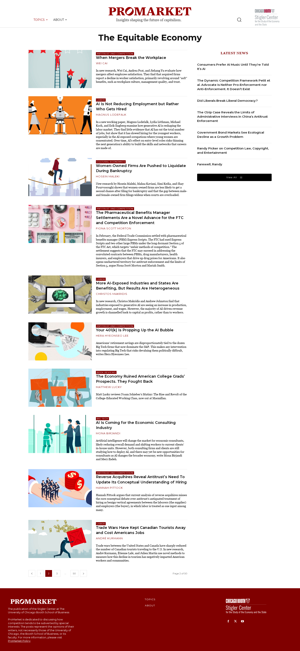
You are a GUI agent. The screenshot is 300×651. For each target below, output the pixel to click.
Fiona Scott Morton (113, 228)
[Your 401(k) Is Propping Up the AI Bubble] (60, 341)
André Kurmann (109, 538)
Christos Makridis (111, 293)
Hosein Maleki (108, 176)
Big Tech (102, 418)
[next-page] (83, 573)
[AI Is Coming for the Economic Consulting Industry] (60, 434)
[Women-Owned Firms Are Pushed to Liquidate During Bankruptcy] (60, 177)
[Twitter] (235, 621)
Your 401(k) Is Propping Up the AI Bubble (134, 330)
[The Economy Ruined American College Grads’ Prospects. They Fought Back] (60, 388)
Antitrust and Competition (115, 53)
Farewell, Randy (209, 164)
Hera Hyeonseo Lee (112, 335)
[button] (239, 19)
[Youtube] (242, 621)
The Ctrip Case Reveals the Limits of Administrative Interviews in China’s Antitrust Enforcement (232, 116)
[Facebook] (228, 621)
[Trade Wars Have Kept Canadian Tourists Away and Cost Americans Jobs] (60, 539)
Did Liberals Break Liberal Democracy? (227, 101)
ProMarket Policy (19, 640)
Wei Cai (102, 63)
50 (74, 573)
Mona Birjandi (108, 433)
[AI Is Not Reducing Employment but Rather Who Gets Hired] (60, 115)
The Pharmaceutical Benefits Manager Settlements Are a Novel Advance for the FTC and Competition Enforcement (139, 217)
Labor (101, 100)
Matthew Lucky (109, 387)
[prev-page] (31, 573)
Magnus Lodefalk (111, 114)
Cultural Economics (111, 161)
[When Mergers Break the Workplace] (60, 69)
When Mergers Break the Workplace (133, 57)
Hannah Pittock (109, 487)
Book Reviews (106, 372)
